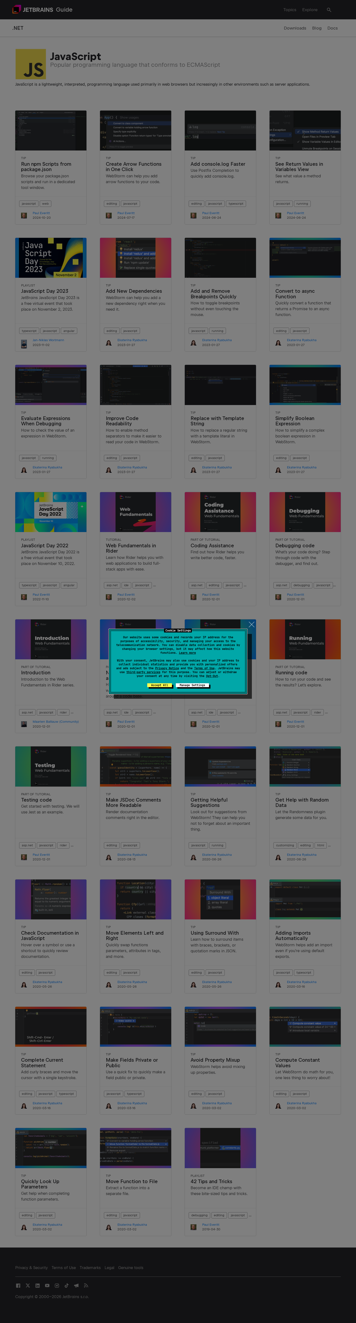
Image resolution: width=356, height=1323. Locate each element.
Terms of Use (204, 668)
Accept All (159, 685)
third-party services (143, 672)
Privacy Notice (167, 668)
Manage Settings (192, 685)
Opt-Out (212, 676)
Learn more (187, 653)
